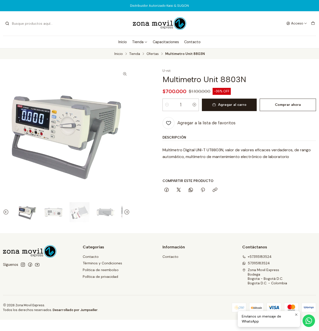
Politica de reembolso (101, 270)
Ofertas (153, 54)
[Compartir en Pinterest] (203, 190)
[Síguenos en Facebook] (30, 264)
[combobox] (30, 23)
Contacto (192, 42)
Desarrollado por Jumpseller (75, 310)
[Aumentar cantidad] (194, 105)
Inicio (122, 42)
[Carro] (313, 23)
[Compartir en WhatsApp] (191, 190)
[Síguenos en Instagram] (22, 264)
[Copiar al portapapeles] (215, 190)
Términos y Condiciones (102, 263)
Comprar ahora (288, 104)
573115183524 (259, 263)
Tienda (138, 42)
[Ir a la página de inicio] (159, 23)
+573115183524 (260, 256)
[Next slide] (126, 212)
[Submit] (7, 23)
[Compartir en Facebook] (166, 190)
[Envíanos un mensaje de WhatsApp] (309, 321)
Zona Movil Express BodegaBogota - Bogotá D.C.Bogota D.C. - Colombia (267, 276)
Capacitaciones (166, 42)
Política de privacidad (100, 276)
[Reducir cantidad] (167, 105)
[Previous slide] (6, 212)
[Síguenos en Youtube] (37, 264)
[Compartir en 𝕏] (178, 190)
